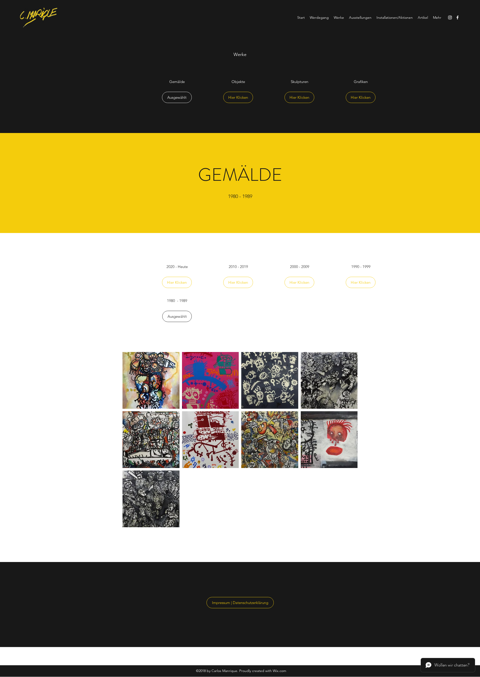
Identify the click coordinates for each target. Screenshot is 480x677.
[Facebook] (457, 17)
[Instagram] (450, 17)
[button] (177, 97)
